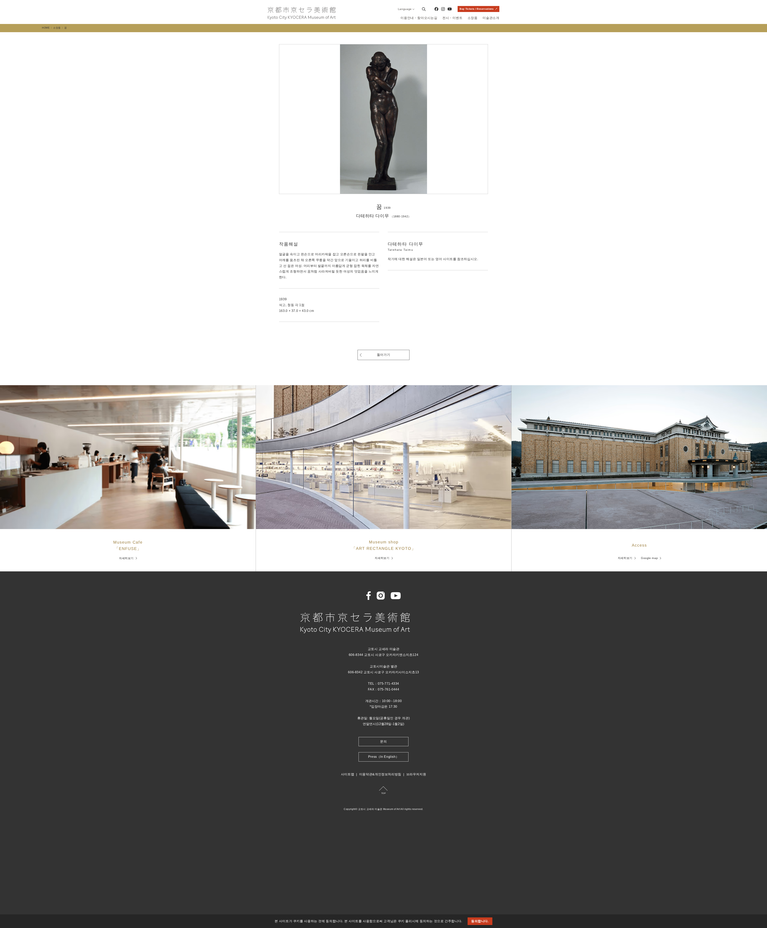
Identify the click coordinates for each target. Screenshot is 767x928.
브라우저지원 (416, 774)
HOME (46, 27)
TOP (383, 793)
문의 (383, 741)
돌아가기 (383, 354)
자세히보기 (126, 558)
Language (405, 9)
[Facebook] (436, 9)
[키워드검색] (423, 9)
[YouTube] (449, 9)
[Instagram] (443, 9)
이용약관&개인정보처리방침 (380, 774)
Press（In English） (383, 756)
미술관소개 (491, 18)
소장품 (473, 18)
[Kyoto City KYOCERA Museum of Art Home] (302, 13)
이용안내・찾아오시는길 (418, 18)
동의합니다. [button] (480, 921)
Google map (649, 558)
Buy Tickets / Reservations (477, 9)
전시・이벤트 (452, 18)
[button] (463, 921)
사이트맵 (347, 774)
